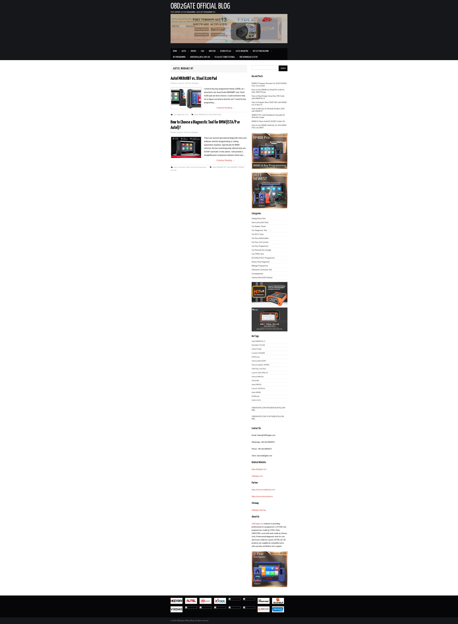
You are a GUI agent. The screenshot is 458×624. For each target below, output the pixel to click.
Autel (184, 51)
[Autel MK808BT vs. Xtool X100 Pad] (186, 98)
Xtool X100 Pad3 (214, 114)
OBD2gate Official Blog (200, 6)
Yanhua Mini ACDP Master (262, 278)
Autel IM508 (256, 392)
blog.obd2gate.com (259, 469)
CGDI (202, 51)
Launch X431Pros (258, 388)
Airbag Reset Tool (258, 218)
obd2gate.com (257, 476)
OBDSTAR (212, 51)
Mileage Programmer (260, 266)
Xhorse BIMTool (258, 377)
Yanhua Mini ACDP (259, 361)
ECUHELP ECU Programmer (263, 258)
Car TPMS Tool (258, 254)
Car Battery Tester (259, 226)
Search (283, 68)
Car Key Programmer (198, 167)
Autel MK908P (232, 167)
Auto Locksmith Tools (182, 167)
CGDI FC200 (256, 349)
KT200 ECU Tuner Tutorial (225, 57)
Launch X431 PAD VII (260, 373)
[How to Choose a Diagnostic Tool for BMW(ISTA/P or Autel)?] (186, 147)
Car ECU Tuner (258, 234)
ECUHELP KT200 (225, 51)
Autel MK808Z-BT (201, 114)
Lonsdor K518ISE (258, 353)
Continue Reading (225, 108)
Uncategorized (257, 274)
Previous (166, 29)
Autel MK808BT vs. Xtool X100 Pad (194, 78)
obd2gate (195, 83)
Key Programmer (179, 57)
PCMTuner (256, 357)
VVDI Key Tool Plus (259, 369)
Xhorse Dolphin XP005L (261, 365)
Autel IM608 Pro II (258, 341)
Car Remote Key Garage (261, 250)
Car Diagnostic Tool (181, 114)
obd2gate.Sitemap (259, 510)
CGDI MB (255, 380)
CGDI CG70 (256, 400)
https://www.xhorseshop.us (262, 496)
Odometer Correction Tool (262, 270)
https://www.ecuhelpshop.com (263, 490)
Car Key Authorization (260, 238)
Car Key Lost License (260, 242)
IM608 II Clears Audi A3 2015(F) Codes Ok (268, 121)
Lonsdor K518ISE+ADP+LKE (200, 57)
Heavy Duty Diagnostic (261, 262)
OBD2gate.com (258, 524)
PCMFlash (256, 396)
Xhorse (193, 51)
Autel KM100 (256, 384)
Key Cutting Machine (261, 51)
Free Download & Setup (248, 57)
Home (175, 51)
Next (291, 29)
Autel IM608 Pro (242, 51)
